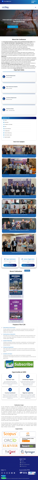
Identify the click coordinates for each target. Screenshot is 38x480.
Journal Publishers (8, 128)
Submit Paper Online (9, 265)
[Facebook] (2, 473)
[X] (4, 473)
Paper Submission (13, 26)
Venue (6, 120)
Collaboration (7, 130)
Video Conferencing (8, 132)
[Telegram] (14, 473)
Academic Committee (8, 124)
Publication (6, 122)
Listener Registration (24, 26)
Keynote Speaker (7, 137)
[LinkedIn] (9, 473)
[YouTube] (12, 473)
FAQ (5, 126)
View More (27, 270)
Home (22, 460)
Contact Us (24, 466)
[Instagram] (7, 473)
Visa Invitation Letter (8, 134)
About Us (23, 462)
